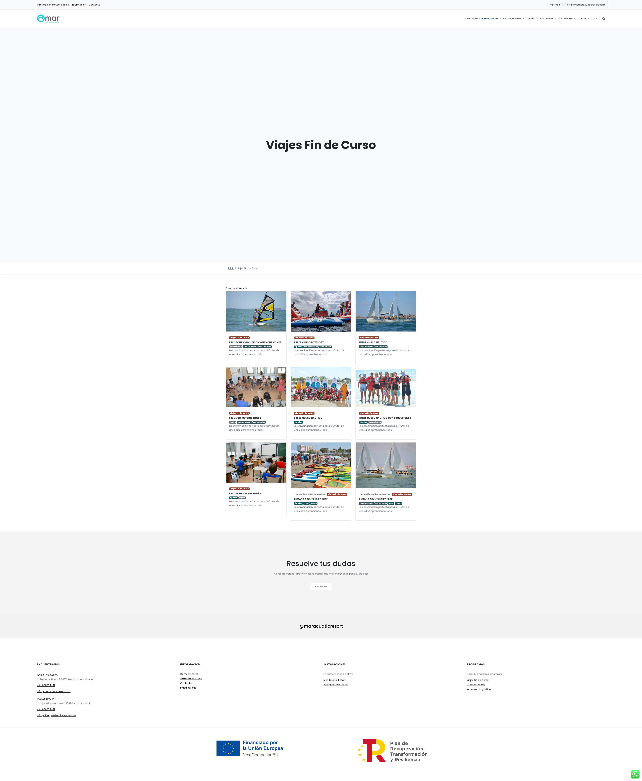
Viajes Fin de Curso (239, 337)
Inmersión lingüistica (479, 689)
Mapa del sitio (188, 687)
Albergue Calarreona (336, 684)
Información (79, 4)
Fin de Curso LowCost (309, 342)
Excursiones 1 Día (551, 18)
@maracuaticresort (321, 626)
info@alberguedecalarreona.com (56, 715)
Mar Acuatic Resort (335, 680)
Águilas (298, 347)
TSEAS (399, 503)
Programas (472, 18)
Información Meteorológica (53, 4)
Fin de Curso (490, 18)
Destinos (570, 18)
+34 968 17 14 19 (46, 685)
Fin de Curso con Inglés (245, 418)
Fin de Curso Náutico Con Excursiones (255, 342)
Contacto (94, 4)
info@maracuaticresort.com (54, 691)
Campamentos (512, 18)
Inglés (531, 18)
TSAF (391, 503)
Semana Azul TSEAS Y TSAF (376, 499)
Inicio (231, 268)
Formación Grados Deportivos (375, 494)
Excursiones (236, 346)
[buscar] (603, 18)
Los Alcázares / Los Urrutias (257, 346)
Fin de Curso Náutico (373, 342)
